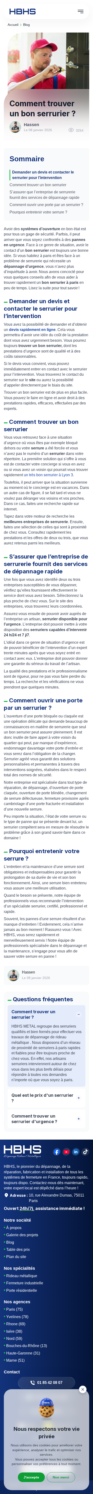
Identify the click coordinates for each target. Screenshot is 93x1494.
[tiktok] (85, 1152)
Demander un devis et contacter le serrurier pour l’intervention (43, 174)
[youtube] (66, 1152)
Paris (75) (14, 1309)
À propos (13, 1228)
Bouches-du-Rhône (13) (26, 1346)
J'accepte (31, 1477)
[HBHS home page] (23, 11)
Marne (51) (15, 1360)
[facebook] (57, 1152)
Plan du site (16, 1257)
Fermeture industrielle (24, 1283)
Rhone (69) (15, 1324)
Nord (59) (14, 1339)
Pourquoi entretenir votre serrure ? (39, 212)
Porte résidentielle (21, 1290)
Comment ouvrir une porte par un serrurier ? (46, 205)
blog (26, 25)
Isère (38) (14, 1331)
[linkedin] (76, 1152)
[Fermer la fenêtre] (83, 1389)
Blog (10, 1242)
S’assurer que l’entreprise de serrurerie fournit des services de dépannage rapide (44, 194)
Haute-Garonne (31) (23, 1353)
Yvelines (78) (17, 1317)
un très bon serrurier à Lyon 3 (48, 475)
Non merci (61, 1477)
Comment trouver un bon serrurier (38, 185)
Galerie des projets (22, 1235)
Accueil (13, 25)
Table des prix (18, 1250)
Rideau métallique (21, 1276)
